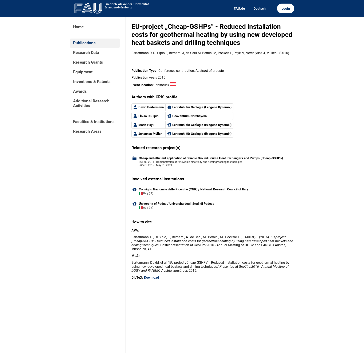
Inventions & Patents (92, 81)
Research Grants (88, 62)
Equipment (82, 72)
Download (151, 277)
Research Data (86, 52)
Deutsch (259, 9)
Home (78, 27)
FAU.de (239, 9)
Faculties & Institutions (94, 121)
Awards (80, 91)
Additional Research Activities (91, 103)
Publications (84, 43)
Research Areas (87, 131)
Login (285, 9)
